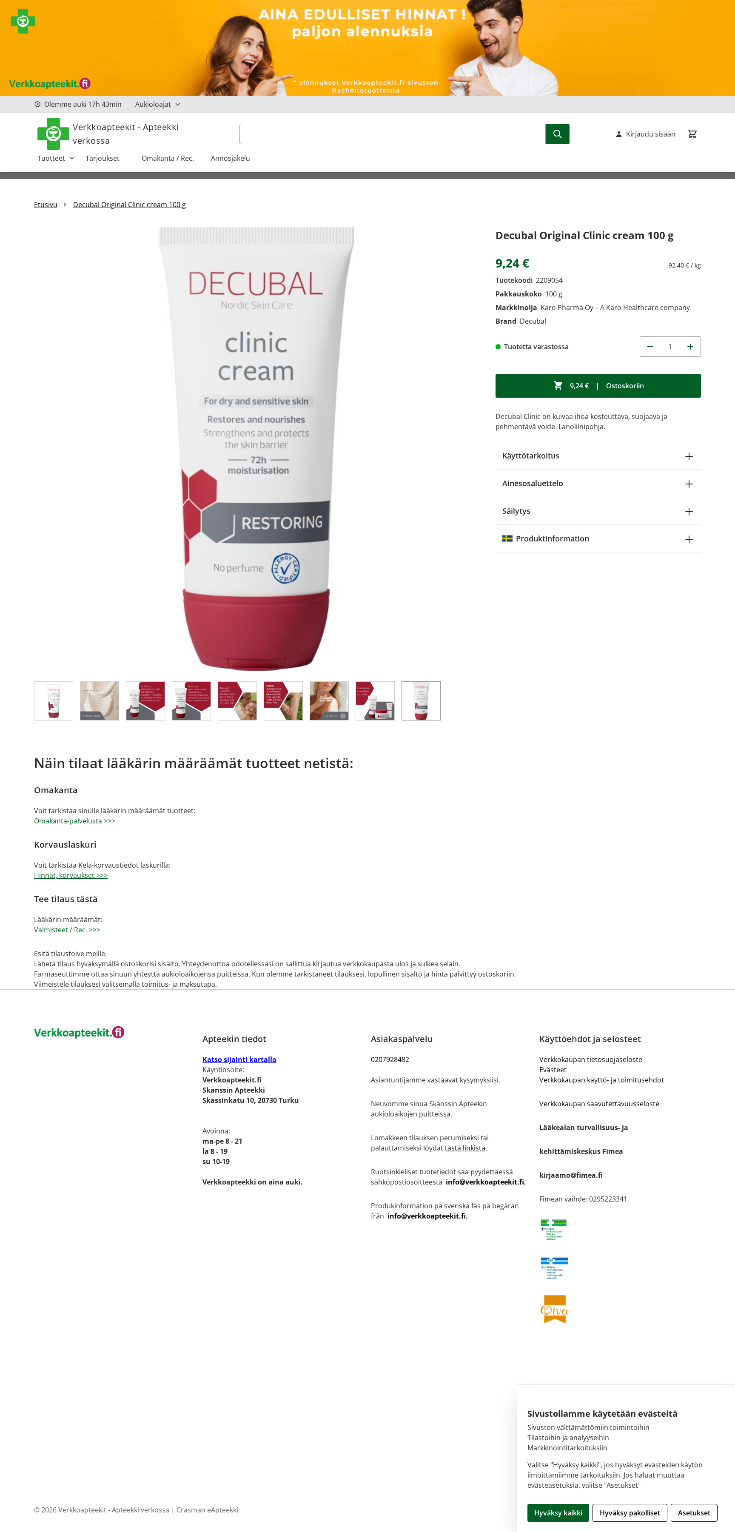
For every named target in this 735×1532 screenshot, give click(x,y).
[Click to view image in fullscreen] (256, 449)
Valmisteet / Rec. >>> (67, 929)
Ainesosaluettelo (532, 483)
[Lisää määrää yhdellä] (691, 346)
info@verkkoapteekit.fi (485, 1182)
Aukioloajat (153, 104)
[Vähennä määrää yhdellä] (650, 346)
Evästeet (553, 1069)
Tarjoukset (106, 158)
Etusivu (45, 204)
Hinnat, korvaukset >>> (71, 875)
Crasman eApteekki (207, 1510)
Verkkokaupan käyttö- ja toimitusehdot (601, 1080)
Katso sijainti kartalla (239, 1059)
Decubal (533, 321)
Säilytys (516, 511)
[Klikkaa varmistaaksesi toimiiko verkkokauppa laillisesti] (620, 1230)
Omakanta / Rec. (171, 158)
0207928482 (390, 1059)
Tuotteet (51, 158)
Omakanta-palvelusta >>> (74, 821)
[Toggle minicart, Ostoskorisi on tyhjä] (692, 134)
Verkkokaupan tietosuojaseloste (590, 1059)
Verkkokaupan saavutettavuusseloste (599, 1103)
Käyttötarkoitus (530, 455)
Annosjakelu (230, 158)
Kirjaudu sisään (650, 134)
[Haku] (558, 134)
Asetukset (694, 1513)
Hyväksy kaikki (558, 1513)
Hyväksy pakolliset (630, 1513)
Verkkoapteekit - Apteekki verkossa (126, 133)
